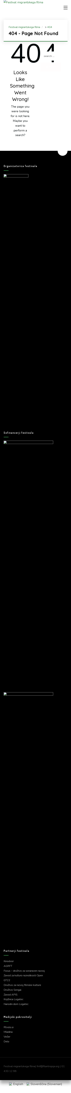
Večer (7, 1037)
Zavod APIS (11, 994)
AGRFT (8, 966)
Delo (6, 1041)
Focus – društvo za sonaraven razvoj (24, 971)
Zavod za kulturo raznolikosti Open (23, 975)
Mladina (8, 1032)
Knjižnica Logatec (13, 999)
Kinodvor (9, 961)
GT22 (7, 980)
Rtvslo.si (9, 1027)
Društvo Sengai (12, 990)
